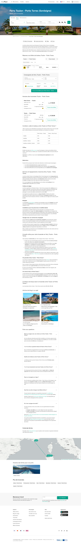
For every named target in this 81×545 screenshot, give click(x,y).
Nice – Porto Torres (40, 483)
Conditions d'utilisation (24, 539)
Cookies (30, 539)
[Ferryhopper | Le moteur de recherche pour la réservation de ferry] (4, 1)
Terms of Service (45, 501)
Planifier (22, 1)
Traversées (15, 517)
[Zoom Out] (79, 458)
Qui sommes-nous (32, 511)
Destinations (15, 515)
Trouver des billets (51, 107)
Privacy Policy (62, 500)
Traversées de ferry (24, 36)
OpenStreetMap (78, 459)
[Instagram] (62, 531)
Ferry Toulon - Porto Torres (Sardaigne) (36, 36)
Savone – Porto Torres (62, 483)
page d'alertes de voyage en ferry (37, 419)
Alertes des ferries (48, 518)
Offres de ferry (15, 1)
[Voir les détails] (31, 500)
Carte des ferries (32, 430)
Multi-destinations (23, 17)
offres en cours (34, 150)
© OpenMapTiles (70, 459)
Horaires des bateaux (17, 519)
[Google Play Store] (64, 512)
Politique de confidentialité (37, 539)
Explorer (27, 1)
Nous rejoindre (32, 515)
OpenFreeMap (66, 459)
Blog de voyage (16, 513)
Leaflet (63, 459)
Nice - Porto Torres (35, 253)
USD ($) (68, 1)
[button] (28, 59)
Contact (46, 515)
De (11, 21)
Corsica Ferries (32, 202)
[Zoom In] (79, 456)
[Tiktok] (64, 531)
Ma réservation (51, 1)
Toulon (47, 259)
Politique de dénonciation (47, 539)
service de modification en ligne (40, 396)
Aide (57, 1)
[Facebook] (59, 531)
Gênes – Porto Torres (17, 483)
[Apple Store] (64, 515)
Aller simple (13, 17)
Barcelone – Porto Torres (51, 483)
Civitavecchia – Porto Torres (29, 483)
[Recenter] (79, 454)
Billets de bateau (16, 36)
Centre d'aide (47, 513)
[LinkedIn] (67, 531)
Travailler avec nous (33, 513)
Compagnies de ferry (17, 521)
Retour (17, 17)
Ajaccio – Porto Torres (17, 486)
